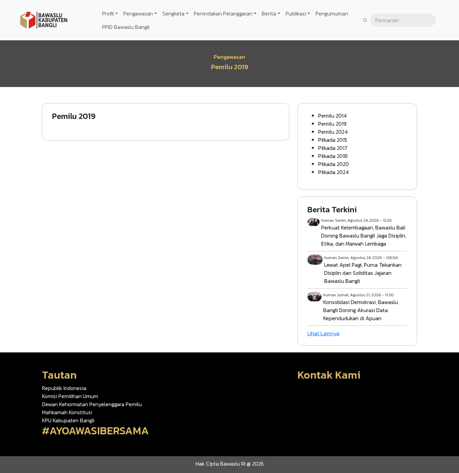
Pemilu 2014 (332, 116)
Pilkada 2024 (333, 172)
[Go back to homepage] (43, 19)
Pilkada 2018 (333, 156)
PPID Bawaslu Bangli (126, 27)
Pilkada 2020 (333, 164)
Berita (269, 13)
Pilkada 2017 (332, 148)
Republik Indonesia (64, 388)
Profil (108, 13)
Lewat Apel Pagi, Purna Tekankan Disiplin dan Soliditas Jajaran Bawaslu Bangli (363, 273)
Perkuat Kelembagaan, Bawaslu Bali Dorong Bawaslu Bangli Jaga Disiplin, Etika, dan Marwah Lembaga (363, 235)
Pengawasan (138, 13)
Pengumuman (332, 13)
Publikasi (296, 13)
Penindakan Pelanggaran (223, 13)
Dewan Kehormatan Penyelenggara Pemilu (92, 404)
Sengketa (173, 13)
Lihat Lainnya (323, 333)
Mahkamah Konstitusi (67, 412)
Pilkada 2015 (332, 140)
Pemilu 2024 (333, 132)
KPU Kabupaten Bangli (68, 420)
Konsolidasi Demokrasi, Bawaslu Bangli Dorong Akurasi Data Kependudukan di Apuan (360, 310)
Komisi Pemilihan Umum (70, 396)
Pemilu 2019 (332, 124)
